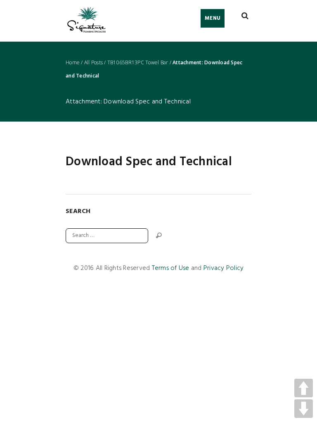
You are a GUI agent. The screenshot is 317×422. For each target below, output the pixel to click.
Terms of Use (170, 268)
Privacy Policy (223, 268)
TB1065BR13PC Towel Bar (137, 62)
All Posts (93, 62)
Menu (212, 18)
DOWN (303, 408)
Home (73, 62)
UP (303, 388)
